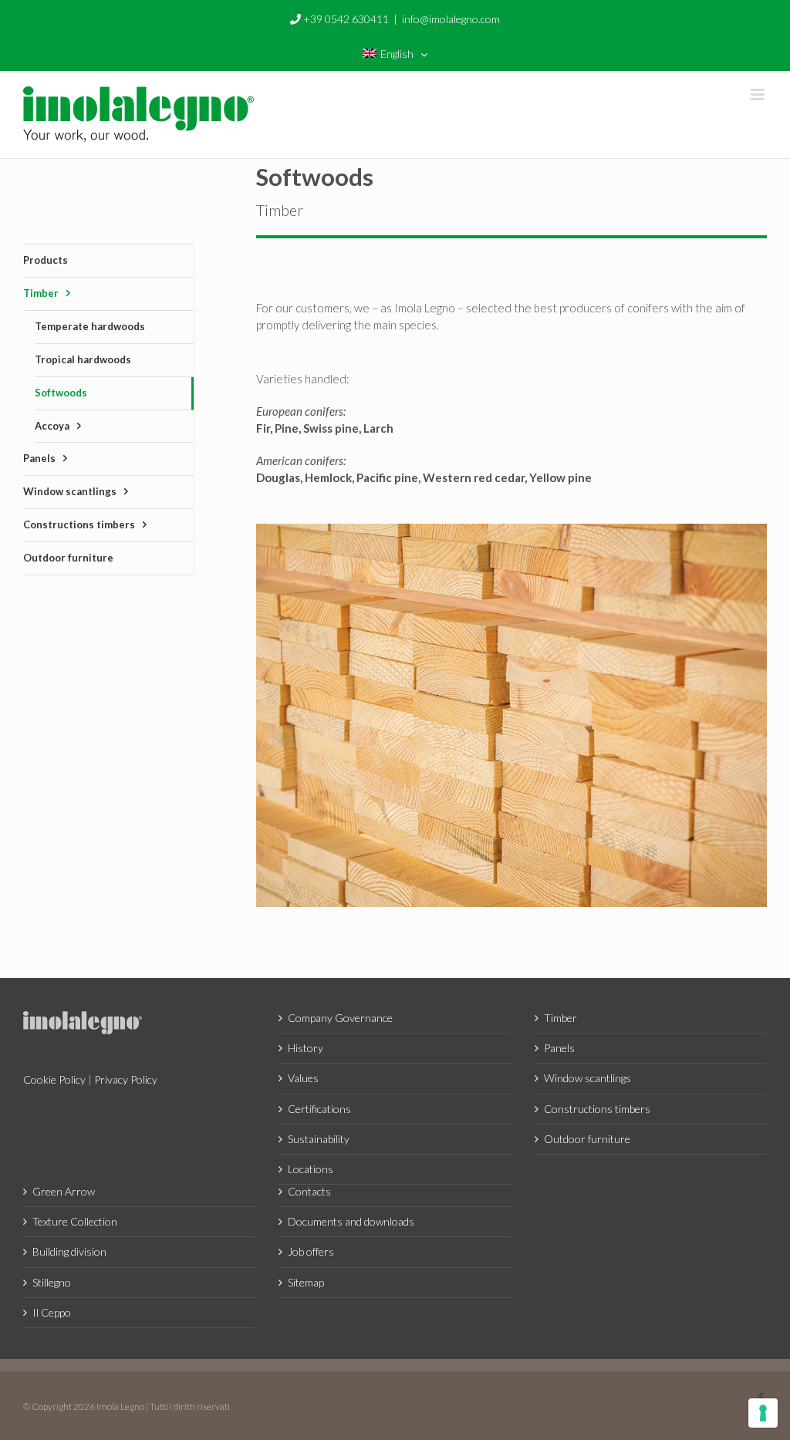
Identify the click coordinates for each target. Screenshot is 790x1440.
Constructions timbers (597, 1108)
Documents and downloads (351, 1221)
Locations (310, 1168)
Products (45, 260)
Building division (69, 1251)
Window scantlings (587, 1077)
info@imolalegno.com (451, 18)
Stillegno (51, 1282)
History (305, 1047)
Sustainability (318, 1138)
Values (303, 1077)
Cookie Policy (54, 1079)
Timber (560, 1017)
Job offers (311, 1251)
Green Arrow (63, 1191)
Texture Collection (74, 1221)
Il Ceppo (51, 1312)
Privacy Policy (125, 1079)
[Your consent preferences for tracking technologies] (763, 1413)
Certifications (319, 1108)
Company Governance (340, 1017)
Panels (559, 1047)
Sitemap (306, 1282)
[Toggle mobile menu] (759, 94)
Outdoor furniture (587, 1138)
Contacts (309, 1191)
